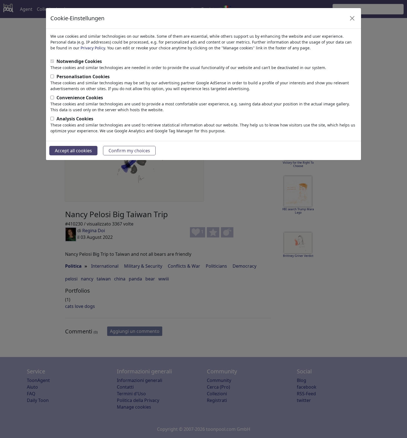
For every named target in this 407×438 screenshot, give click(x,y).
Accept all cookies (73, 151)
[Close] (352, 18)
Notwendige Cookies (79, 61)
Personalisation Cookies (83, 77)
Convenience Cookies (79, 98)
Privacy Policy (93, 47)
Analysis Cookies (74, 119)
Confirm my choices (129, 151)
